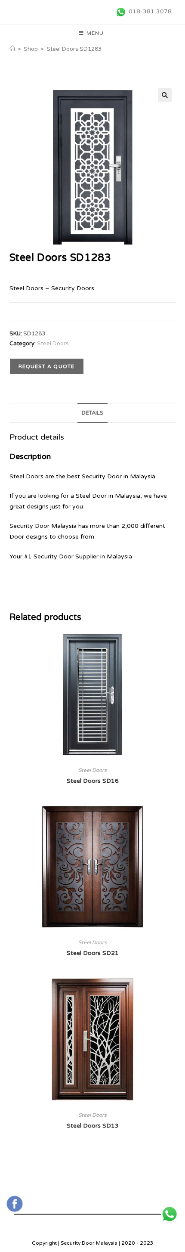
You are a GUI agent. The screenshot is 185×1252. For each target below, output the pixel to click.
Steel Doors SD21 (93, 953)
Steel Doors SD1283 (74, 49)
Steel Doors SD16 (93, 780)
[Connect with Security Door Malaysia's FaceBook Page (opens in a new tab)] (14, 1204)
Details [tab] (92, 412)
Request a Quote (46, 366)
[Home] (12, 49)
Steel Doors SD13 (93, 1125)
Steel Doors (53, 343)
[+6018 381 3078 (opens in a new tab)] (169, 1214)
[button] (165, 95)
